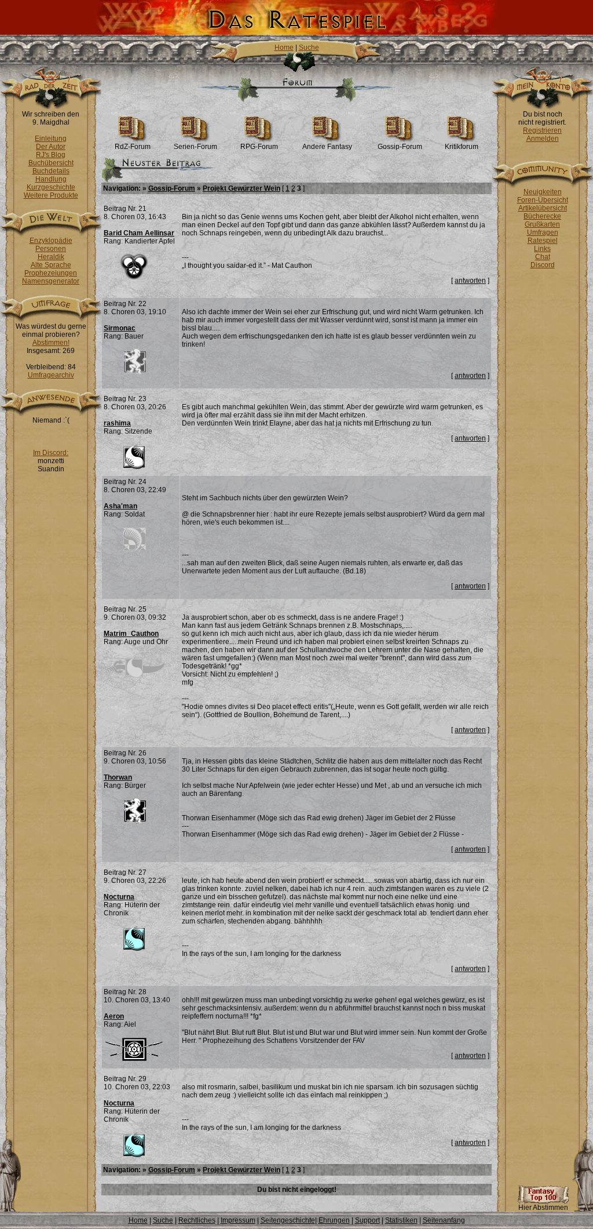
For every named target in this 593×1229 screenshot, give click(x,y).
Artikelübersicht (542, 208)
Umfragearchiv (51, 375)
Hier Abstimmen (543, 1207)
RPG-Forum (259, 147)
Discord (542, 265)
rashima (117, 423)
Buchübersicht (51, 163)
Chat (542, 257)
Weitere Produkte (51, 195)
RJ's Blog (50, 155)
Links (542, 249)
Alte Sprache (51, 265)
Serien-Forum (195, 147)
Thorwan (118, 777)
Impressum (238, 1220)
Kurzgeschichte (51, 187)
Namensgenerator (50, 281)
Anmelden (542, 138)
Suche (309, 47)
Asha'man (120, 506)
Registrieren (542, 130)
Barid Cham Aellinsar (139, 233)
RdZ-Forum (133, 147)
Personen (50, 249)
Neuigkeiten (543, 192)
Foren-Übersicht (542, 200)
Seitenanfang (444, 1220)
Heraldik (51, 257)
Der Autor (50, 147)
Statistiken (401, 1220)
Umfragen (542, 232)
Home (284, 47)
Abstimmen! (50, 343)
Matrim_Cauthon (131, 634)
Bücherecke (542, 216)
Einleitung (51, 138)
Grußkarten (542, 224)
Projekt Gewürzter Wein (241, 188)
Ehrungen (334, 1220)
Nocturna (119, 897)
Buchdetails (50, 171)
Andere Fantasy (327, 147)
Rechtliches (196, 1220)
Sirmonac (120, 328)
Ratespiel (543, 241)
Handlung (51, 179)
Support (367, 1220)
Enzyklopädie (51, 241)
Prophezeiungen (50, 273)
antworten (470, 281)
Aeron (114, 1016)
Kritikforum (461, 147)
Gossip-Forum (400, 147)
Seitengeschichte (288, 1220)
